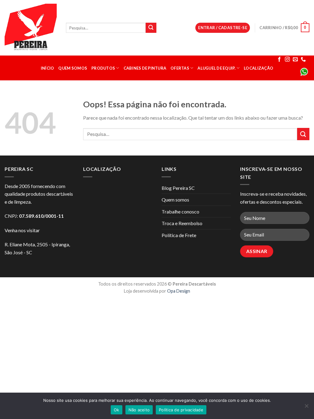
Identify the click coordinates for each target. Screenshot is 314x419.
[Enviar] (151, 28)
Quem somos (72, 68)
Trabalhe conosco (180, 211)
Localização (258, 68)
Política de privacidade (181, 409)
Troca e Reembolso (182, 223)
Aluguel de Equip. (216, 68)
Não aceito (139, 409)
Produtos (103, 68)
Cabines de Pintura (145, 68)
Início (47, 68)
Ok (116, 409)
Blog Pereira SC (178, 188)
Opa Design (178, 291)
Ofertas (179, 68)
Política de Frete (179, 235)
